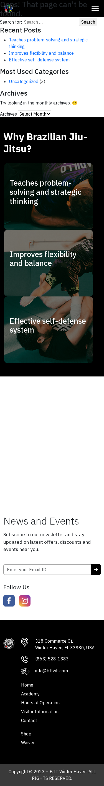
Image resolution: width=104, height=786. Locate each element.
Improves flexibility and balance (41, 53)
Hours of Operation (40, 702)
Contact (29, 720)
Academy (30, 694)
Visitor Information (40, 711)
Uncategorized (23, 81)
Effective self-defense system (39, 60)
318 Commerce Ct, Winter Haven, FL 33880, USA (65, 644)
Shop (26, 734)
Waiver (28, 742)
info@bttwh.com (51, 670)
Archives (8, 114)
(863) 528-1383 (52, 659)
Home (27, 685)
